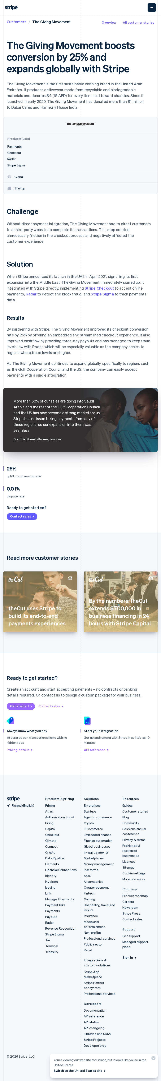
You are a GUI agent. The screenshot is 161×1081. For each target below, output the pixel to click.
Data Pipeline (54, 858)
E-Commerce (93, 829)
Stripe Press (131, 913)
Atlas (49, 811)
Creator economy (96, 887)
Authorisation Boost (59, 817)
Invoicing (51, 881)
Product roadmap (135, 896)
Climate (50, 840)
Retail (88, 950)
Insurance (91, 916)
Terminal (51, 946)
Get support (131, 936)
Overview (109, 22)
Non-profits (92, 932)
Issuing (50, 887)
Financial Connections (61, 870)
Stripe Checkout (99, 288)
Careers (128, 902)
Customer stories (135, 811)
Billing (49, 823)
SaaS (87, 876)
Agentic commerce (98, 817)
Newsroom (130, 907)
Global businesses (97, 846)
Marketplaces (94, 858)
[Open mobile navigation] (152, 7)
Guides (127, 805)
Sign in (127, 957)
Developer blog (95, 1045)
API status (91, 1022)
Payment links (55, 905)
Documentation (95, 1010)
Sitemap (128, 867)
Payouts (51, 917)
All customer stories (138, 22)
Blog (125, 817)
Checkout (52, 835)
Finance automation (98, 840)
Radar (31, 293)
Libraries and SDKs (97, 1034)
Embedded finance (97, 835)
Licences (129, 861)
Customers (16, 21)
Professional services (99, 938)
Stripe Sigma (102, 293)
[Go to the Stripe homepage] (11, 798)
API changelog (94, 1028)
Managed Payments (59, 899)
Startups (90, 811)
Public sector (93, 944)
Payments (52, 911)
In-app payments (96, 852)
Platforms (91, 870)
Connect (51, 846)
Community (130, 823)
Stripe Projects (95, 1040)
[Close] (153, 1059)
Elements (52, 864)
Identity (51, 876)
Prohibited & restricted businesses (131, 850)
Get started (19, 706)
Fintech (89, 893)
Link (48, 893)
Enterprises (92, 805)
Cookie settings (134, 873)
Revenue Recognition (60, 928)
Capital (50, 829)
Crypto (50, 852)
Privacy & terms (133, 840)
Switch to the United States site (78, 1070)
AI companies (93, 881)
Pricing (50, 805)
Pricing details (18, 750)
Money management (99, 864)
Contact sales (20, 516)
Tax (48, 940)
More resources (133, 879)
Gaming (89, 899)
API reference (94, 750)
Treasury (51, 952)
